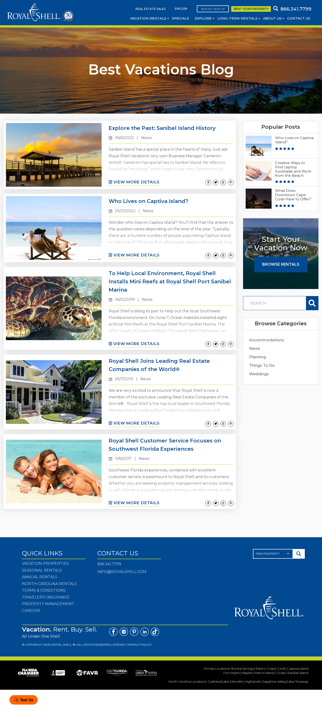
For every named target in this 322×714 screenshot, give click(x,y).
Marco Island (264, 673)
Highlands (252, 681)
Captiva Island (297, 668)
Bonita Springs (242, 668)
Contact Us (298, 18)
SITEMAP (119, 644)
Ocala (280, 673)
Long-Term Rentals (237, 18)
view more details (135, 182)
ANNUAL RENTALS (39, 577)
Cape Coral (276, 668)
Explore (203, 18)
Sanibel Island (297, 673)
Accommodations (266, 340)
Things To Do (262, 365)
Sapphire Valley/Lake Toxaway (285, 681)
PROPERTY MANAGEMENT (48, 604)
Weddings (259, 374)
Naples (247, 673)
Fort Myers (231, 673)
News (254, 348)
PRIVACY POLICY (140, 644)
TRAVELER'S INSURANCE (46, 597)
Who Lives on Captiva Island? (294, 140)
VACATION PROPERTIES (45, 563)
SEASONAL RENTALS (42, 570)
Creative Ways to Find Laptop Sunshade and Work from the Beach (293, 169)
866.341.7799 (109, 564)
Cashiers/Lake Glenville (225, 681)
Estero (261, 668)
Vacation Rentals (148, 18)
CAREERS (31, 610)
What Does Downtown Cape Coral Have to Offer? (293, 194)
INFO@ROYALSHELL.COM (121, 572)
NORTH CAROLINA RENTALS (49, 584)
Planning (257, 357)
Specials (180, 18)
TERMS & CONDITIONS (44, 590)
